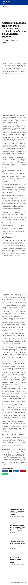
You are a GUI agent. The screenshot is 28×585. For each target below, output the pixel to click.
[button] (10, 8)
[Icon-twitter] (21, 2)
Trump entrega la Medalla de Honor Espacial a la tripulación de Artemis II (17, 543)
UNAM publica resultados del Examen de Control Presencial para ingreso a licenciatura (17, 527)
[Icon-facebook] (19, 2)
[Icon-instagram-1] (24, 2)
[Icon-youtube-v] (26, 2)
